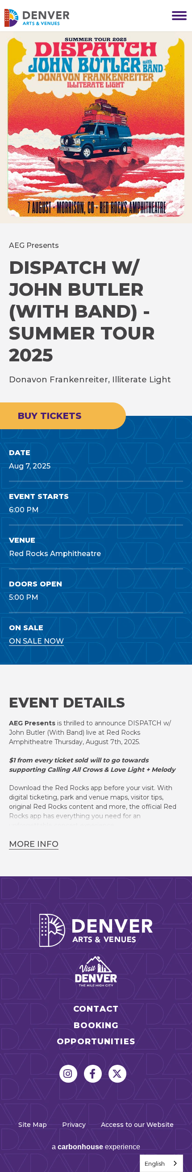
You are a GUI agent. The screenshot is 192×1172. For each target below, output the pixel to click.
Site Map (32, 1125)
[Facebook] (93, 1074)
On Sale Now (36, 641)
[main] (96, 453)
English (155, 1163)
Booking (96, 1025)
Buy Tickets (49, 415)
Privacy (74, 1125)
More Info (33, 844)
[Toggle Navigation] (176, 15)
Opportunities (96, 1041)
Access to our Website (137, 1125)
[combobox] (161, 1163)
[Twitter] (117, 1074)
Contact (96, 1009)
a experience (96, 1147)
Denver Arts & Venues (49, 18)
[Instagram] (68, 1074)
